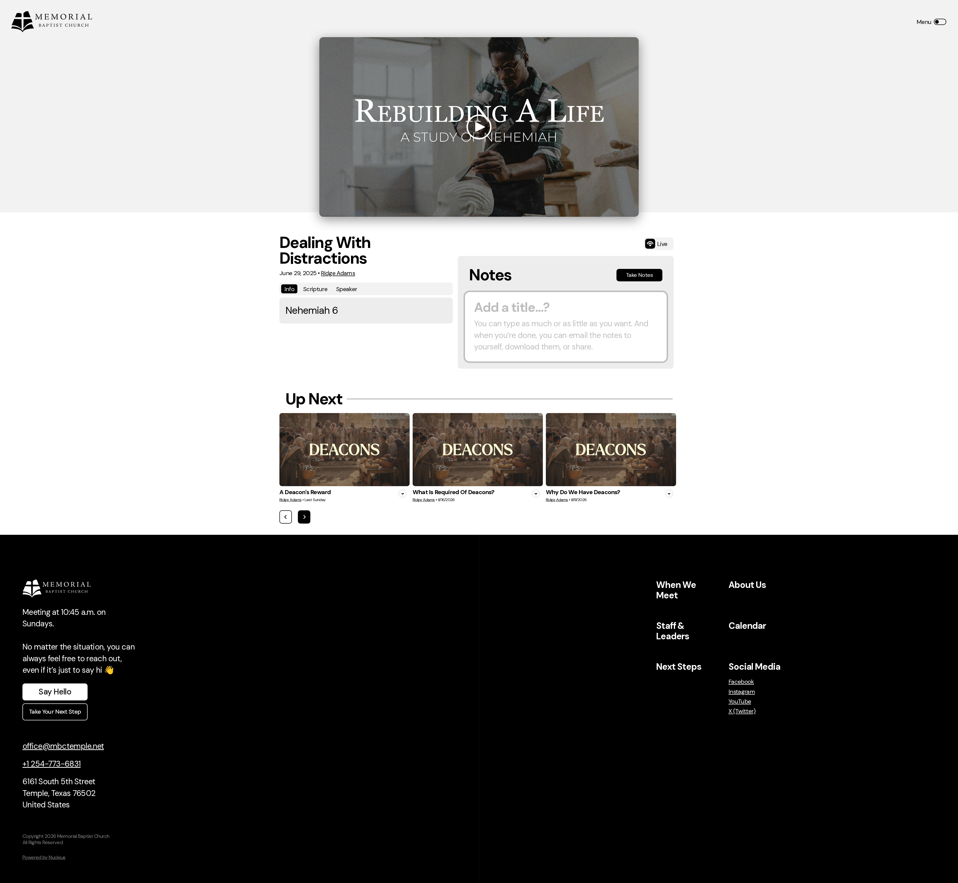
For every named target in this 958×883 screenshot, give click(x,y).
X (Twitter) (742, 711)
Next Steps (679, 666)
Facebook (741, 681)
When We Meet (676, 590)
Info (289, 289)
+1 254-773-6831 (51, 764)
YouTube (739, 701)
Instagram (741, 691)
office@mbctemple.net (63, 746)
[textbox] (566, 327)
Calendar (747, 626)
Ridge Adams (338, 273)
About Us (747, 585)
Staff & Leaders (672, 631)
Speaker (346, 289)
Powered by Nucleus (44, 857)
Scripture (315, 289)
